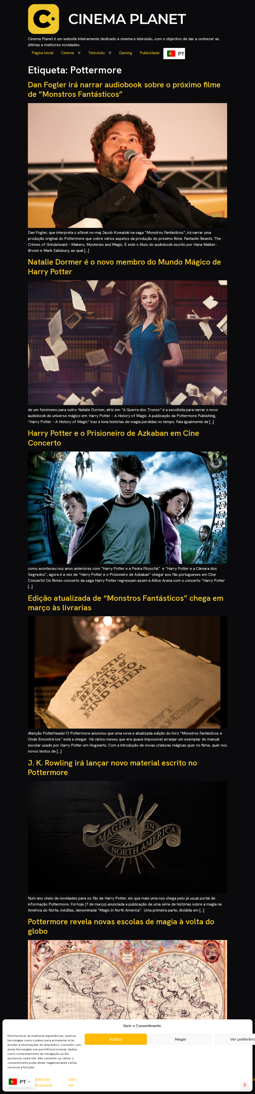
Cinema (67, 52)
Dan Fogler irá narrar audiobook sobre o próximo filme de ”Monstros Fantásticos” (124, 89)
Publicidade (150, 52)
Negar (180, 1039)
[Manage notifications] (245, 1085)
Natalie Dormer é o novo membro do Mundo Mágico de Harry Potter (124, 267)
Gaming (125, 52)
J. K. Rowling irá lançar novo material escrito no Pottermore (112, 768)
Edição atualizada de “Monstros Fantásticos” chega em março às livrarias (125, 603)
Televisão (96, 52)
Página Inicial (43, 52)
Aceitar (116, 1039)
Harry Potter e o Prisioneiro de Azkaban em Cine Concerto (113, 438)
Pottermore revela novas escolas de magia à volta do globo (121, 926)
